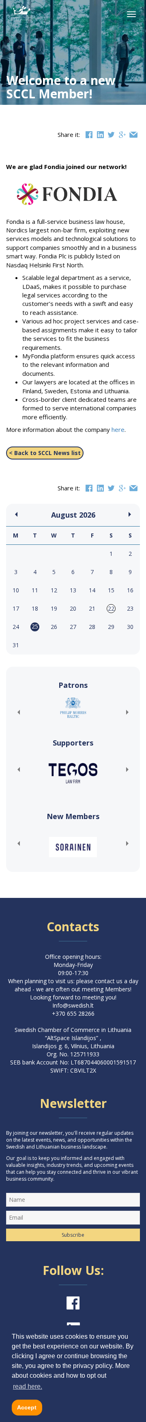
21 (92, 608)
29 (111, 627)
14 (92, 590)
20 (73, 608)
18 (35, 608)
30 (130, 627)
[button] (18, 712)
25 (35, 626)
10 (16, 590)
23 (130, 608)
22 (111, 608)
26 (54, 627)
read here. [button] (27, 1386)
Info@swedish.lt (73, 1005)
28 (92, 627)
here (118, 429)
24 (16, 627)
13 (73, 590)
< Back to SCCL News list (45, 453)
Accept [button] (26, 1407)
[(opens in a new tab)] (73, 708)
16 (130, 590)
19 (54, 608)
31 (16, 645)
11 (35, 590)
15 (111, 590)
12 (54, 590)
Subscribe (73, 1234)
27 (73, 627)
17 (16, 608)
